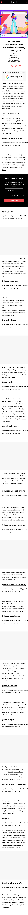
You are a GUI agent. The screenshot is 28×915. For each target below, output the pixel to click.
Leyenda (9, 835)
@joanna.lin (7, 382)
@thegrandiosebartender (14, 491)
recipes (18, 517)
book (19, 840)
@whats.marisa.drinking (14, 584)
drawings (7, 421)
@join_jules (7, 211)
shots (7, 416)
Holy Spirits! (5, 483)
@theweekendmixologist (14, 525)
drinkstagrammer (9, 106)
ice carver (7, 907)
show (3, 271)
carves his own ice (10, 580)
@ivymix (6, 818)
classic (21, 705)
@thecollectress (10, 281)
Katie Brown (14, 55)
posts (13, 310)
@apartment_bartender (14, 784)
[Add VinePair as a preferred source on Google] (14, 77)
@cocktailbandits (10, 426)
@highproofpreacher (12, 138)
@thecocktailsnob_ (11, 616)
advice (4, 681)
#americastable (12, 305)
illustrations (5, 520)
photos (24, 419)
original (4, 707)
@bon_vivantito (9, 685)
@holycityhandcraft (12, 883)
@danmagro (8, 719)
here (16, 377)
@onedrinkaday (10, 320)
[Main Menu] (1, 2)
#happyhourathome (7, 676)
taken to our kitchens (17, 91)
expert (11, 905)
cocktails (21, 601)
